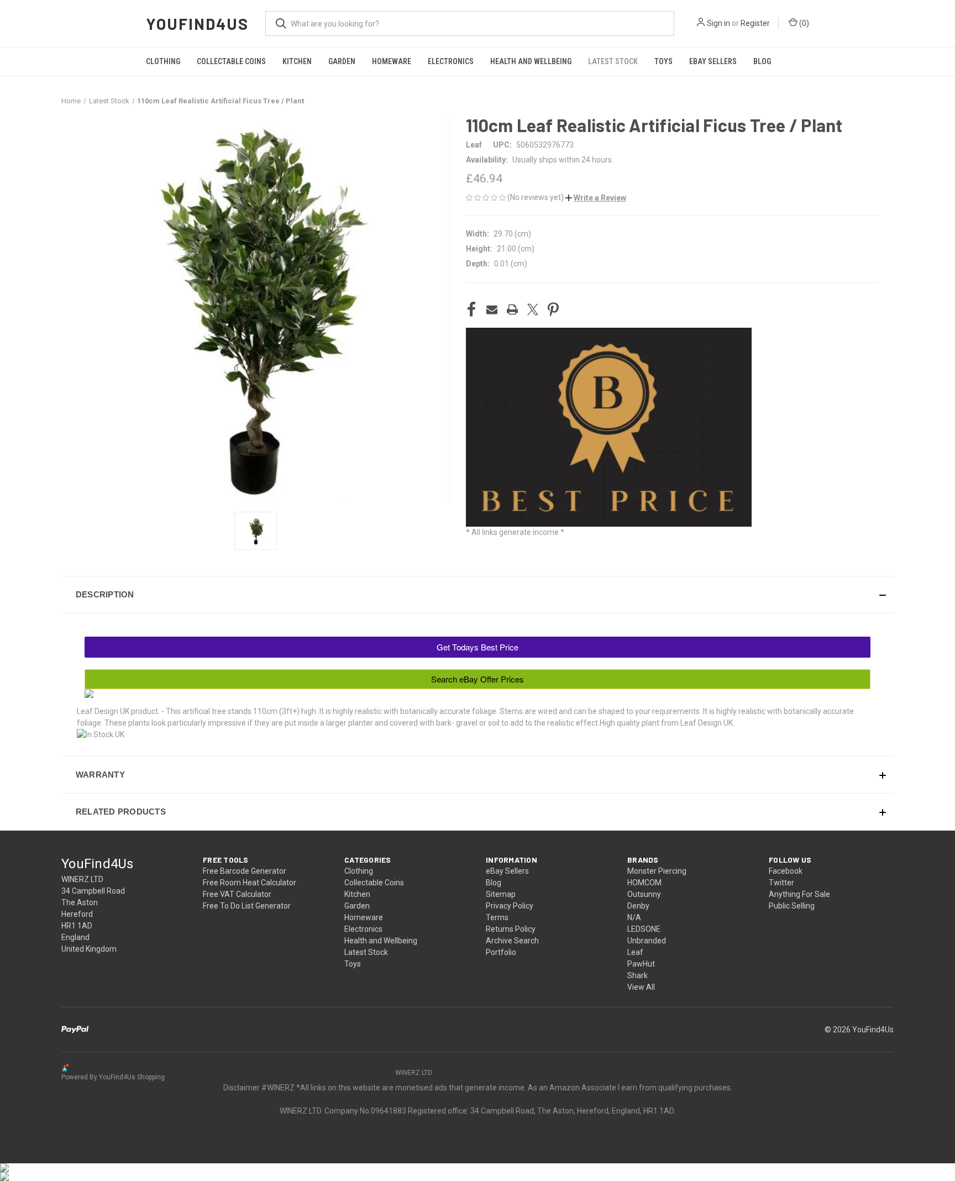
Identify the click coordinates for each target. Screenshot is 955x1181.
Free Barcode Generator (244, 871)
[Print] (512, 309)
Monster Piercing (656, 871)
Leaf (635, 952)
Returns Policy (511, 929)
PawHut (641, 963)
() (803, 23)
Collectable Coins (231, 61)
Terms (497, 917)
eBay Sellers (713, 61)
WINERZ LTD (413, 1073)
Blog (762, 61)
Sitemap (501, 894)
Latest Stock (613, 61)
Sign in (718, 23)
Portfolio (501, 952)
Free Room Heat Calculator (249, 882)
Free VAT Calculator (237, 894)
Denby (638, 905)
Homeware (391, 61)
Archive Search (512, 940)
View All (641, 987)
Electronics (451, 61)
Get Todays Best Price (477, 647)
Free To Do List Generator (247, 905)
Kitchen (297, 61)
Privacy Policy (509, 905)
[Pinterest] (553, 309)
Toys (663, 61)
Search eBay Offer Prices (477, 679)
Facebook (785, 871)
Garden (341, 61)
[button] (595, 197)
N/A (634, 917)
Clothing (163, 61)
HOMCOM (644, 882)
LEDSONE (643, 929)
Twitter (781, 882)
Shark (637, 975)
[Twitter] (532, 309)
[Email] (491, 309)
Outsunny (644, 894)
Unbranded (646, 940)
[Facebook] (471, 309)
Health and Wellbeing (530, 61)
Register (755, 23)
